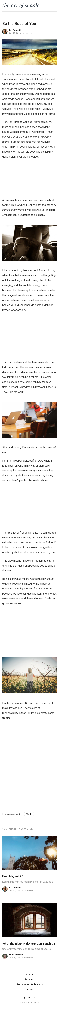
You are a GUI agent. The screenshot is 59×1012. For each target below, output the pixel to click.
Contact (29, 989)
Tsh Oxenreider (16, 30)
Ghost (36, 1002)
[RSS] (34, 997)
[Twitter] (29, 997)
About (29, 974)
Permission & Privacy (29, 984)
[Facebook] (25, 997)
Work (28, 814)
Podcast (29, 979)
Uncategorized (12, 814)
